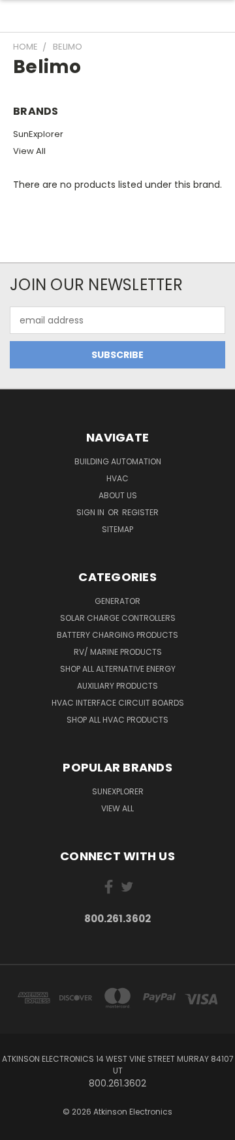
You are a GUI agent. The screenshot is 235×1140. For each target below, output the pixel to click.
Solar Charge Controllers (118, 617)
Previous (20, 1127)
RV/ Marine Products (118, 651)
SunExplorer (38, 134)
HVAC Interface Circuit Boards (118, 702)
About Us (118, 495)
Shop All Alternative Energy (118, 668)
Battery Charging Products (117, 634)
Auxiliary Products (117, 685)
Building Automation (117, 461)
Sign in (91, 512)
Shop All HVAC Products (117, 719)
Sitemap (117, 529)
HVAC (117, 478)
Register (140, 512)
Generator (117, 601)
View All (29, 151)
